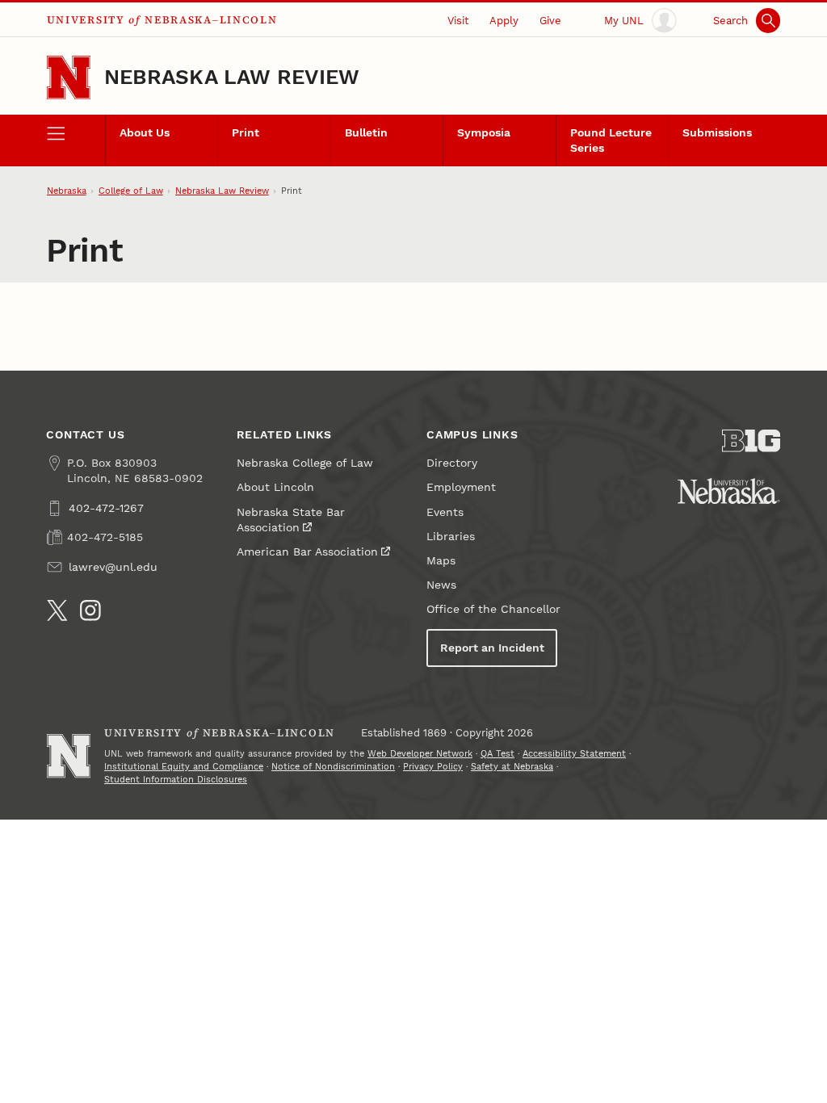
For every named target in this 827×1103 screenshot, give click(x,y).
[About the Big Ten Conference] (751, 441)
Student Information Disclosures (175, 779)
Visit (457, 21)
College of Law (131, 191)
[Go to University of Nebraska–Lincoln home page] (68, 77)
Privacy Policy (433, 766)
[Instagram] (90, 610)
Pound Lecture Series (611, 140)
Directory (451, 463)
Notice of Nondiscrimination (333, 766)
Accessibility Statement (574, 754)
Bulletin (366, 133)
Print (245, 133)
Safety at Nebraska (512, 766)
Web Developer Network (419, 754)
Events (445, 512)
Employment (461, 487)
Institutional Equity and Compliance (183, 766)
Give (550, 21)
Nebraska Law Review (231, 77)
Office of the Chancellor (493, 609)
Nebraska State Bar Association (291, 520)
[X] (57, 610)
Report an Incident (492, 648)
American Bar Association (307, 552)
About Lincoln (275, 487)
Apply (503, 21)
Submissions (717, 133)
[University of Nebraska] (729, 491)
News (441, 585)
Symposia (483, 133)
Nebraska (66, 191)
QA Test (497, 754)
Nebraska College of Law (305, 463)
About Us (145, 133)
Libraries (450, 536)
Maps (440, 561)
